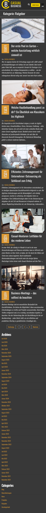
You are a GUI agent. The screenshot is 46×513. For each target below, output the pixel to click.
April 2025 (5, 367)
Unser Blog (35, 5)
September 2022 (6, 444)
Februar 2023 (6, 430)
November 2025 (6, 352)
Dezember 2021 (6, 476)
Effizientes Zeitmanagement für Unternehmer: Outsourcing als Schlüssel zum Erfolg (26, 176)
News (3, 496)
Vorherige (11, 327)
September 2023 (6, 409)
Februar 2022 (6, 469)
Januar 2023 (5, 434)
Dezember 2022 (6, 437)
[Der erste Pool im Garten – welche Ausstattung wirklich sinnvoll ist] (23, 30)
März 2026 (5, 349)
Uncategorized (6, 507)
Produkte (4, 500)
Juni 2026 (4, 342)
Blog (3, 489)
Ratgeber (4, 503)
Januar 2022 (5, 472)
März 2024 (5, 395)
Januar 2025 (5, 370)
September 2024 (6, 377)
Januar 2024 (5, 398)
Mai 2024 (4, 388)
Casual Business (9, 59)
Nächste (35, 327)
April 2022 (5, 462)
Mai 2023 (4, 419)
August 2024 (5, 381)
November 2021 (6, 479)
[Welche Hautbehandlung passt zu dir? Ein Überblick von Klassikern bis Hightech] (23, 92)
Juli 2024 (4, 384)
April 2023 (5, 423)
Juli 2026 (4, 338)
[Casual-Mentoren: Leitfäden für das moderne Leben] (23, 220)
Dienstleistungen (6, 493)
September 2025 (6, 356)
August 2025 (5, 360)
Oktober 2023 (6, 405)
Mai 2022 (4, 458)
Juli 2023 (4, 416)
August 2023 (5, 412)
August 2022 (5, 448)
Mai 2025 (4, 363)
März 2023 (5, 427)
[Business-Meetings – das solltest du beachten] (23, 277)
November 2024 (6, 374)
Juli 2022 (4, 451)
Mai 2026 (4, 345)
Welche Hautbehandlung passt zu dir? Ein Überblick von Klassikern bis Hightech (27, 111)
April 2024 (5, 391)
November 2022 (6, 441)
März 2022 (5, 465)
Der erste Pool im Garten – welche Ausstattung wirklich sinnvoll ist (25, 50)
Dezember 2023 (6, 402)
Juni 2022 (4, 455)
